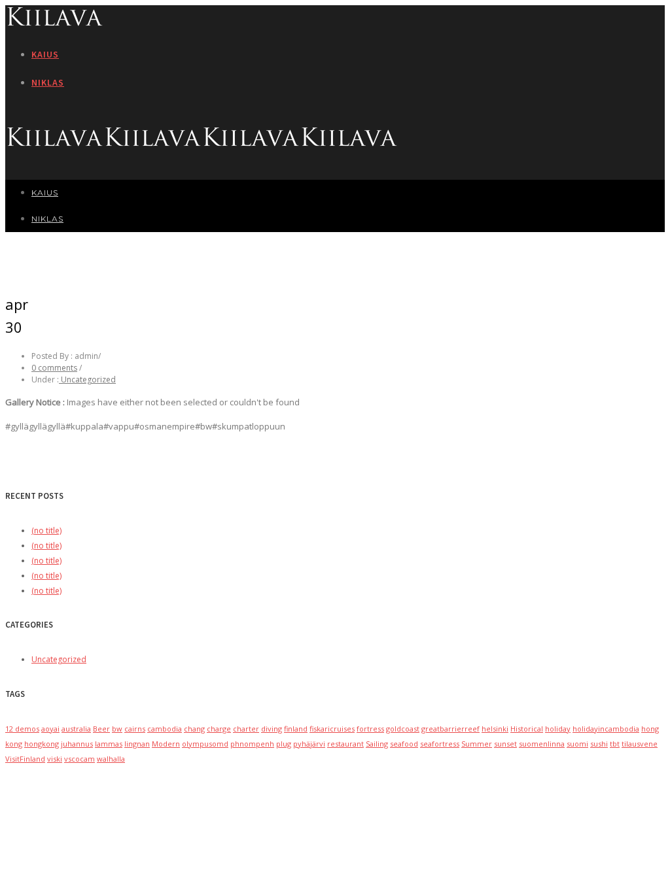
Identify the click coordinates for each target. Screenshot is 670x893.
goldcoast (402, 728)
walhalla (111, 759)
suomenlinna (542, 744)
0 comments (54, 367)
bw (117, 728)
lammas (108, 744)
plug (283, 744)
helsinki (495, 728)
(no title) (46, 530)
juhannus (77, 744)
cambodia (164, 728)
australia (76, 728)
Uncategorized (87, 379)
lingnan (137, 744)
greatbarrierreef (450, 728)
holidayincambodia (606, 728)
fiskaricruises (332, 728)
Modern (166, 744)
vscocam (79, 759)
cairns (134, 728)
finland (296, 728)
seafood (404, 744)
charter (246, 728)
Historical (526, 728)
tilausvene (640, 744)
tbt (615, 744)
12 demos (22, 728)
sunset (505, 744)
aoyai (50, 728)
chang (194, 728)
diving (271, 728)
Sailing (377, 744)
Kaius (45, 54)
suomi (577, 744)
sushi (599, 744)
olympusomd (205, 744)
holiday (558, 728)
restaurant (345, 744)
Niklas (47, 82)
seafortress (439, 744)
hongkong (41, 744)
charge (219, 728)
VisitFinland (25, 759)
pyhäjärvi (309, 744)
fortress (370, 728)
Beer (101, 728)
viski (54, 759)
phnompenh (252, 744)
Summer (476, 744)
